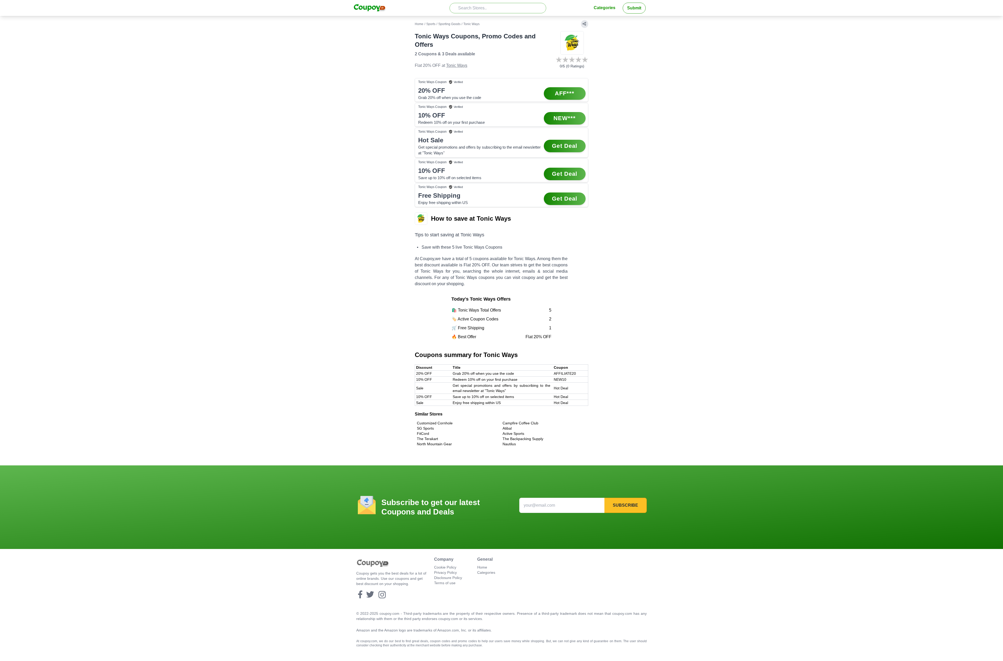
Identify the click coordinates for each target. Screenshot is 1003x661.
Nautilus (509, 444)
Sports (430, 24)
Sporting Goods (449, 24)
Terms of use (445, 583)
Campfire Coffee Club (520, 423)
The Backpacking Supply (523, 439)
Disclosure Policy (448, 578)
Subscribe (625, 505)
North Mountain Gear (434, 444)
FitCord (423, 433)
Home (419, 24)
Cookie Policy (445, 567)
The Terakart (427, 439)
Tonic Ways (456, 65)
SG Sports (425, 428)
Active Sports (513, 433)
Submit (634, 8)
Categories (604, 7)
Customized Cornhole (435, 423)
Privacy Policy (445, 572)
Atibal (507, 428)
